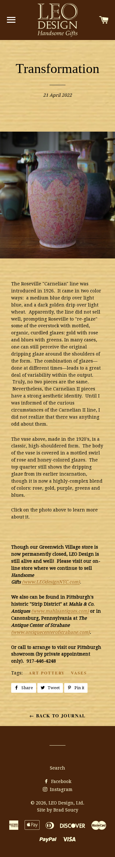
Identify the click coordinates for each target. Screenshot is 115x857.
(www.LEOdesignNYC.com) (51, 581)
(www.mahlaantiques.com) (60, 611)
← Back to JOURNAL (57, 715)
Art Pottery (47, 673)
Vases (79, 673)
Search (57, 768)
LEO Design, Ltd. (66, 802)
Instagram (61, 789)
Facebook (60, 781)
